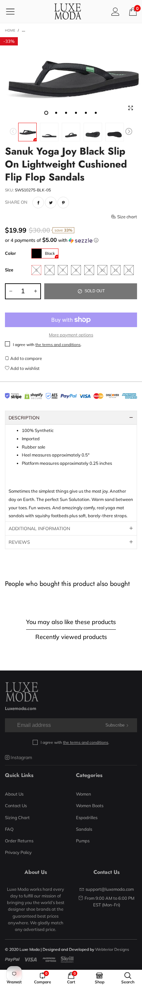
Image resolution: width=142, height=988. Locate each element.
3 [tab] (66, 112)
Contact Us (16, 805)
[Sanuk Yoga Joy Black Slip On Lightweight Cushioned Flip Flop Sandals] (71, 78)
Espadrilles (86, 817)
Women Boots (89, 805)
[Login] (115, 11)
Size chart (127, 216)
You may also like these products (71, 622)
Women (83, 794)
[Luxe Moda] (68, 11)
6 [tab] (95, 112)
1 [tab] (46, 112)
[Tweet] (50, 202)
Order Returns (19, 840)
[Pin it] (63, 202)
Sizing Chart (17, 817)
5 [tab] (86, 112)
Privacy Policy (18, 852)
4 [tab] (76, 112)
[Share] (38, 202)
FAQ (9, 829)
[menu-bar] (14, 11)
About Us (14, 794)
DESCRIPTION (24, 418)
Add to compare (25, 358)
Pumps (82, 840)
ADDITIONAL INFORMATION (39, 528)
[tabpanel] (71, 78)
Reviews (19, 542)
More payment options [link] (71, 334)
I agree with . (47, 344)
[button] (13, 132)
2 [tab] (56, 112)
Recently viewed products (71, 637)
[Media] (130, 107)
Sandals (84, 829)
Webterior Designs (112, 949)
